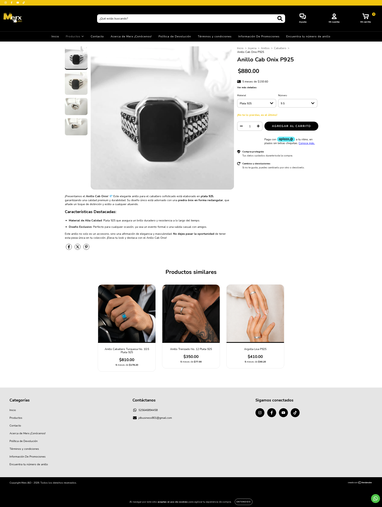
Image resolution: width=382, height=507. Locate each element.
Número (282, 95)
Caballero (280, 48)
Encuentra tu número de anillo (308, 36)
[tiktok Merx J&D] (23, 3)
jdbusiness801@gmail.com (155, 418)
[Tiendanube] (360, 483)
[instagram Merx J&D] (6, 3)
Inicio (55, 36)
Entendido (244, 501)
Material (241, 95)
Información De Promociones (259, 36)
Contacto (97, 36)
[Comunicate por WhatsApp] (375, 498)
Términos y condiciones (215, 36)
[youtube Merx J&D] (18, 3)
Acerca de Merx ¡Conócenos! (131, 36)
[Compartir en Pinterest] (86, 248)
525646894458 (148, 410)
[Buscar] (280, 18)
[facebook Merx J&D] (12, 3)
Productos (73, 36)
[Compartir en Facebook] (69, 248)
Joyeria (252, 48)
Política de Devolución (175, 36)
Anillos (265, 48)
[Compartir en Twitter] (78, 248)
